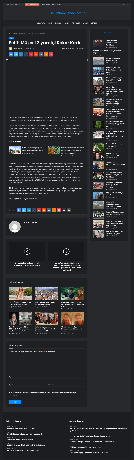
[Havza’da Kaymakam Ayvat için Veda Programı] (98, 185)
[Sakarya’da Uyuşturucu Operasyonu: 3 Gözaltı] (98, 215)
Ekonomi (58, 23)
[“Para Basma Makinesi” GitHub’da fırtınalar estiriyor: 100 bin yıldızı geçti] (98, 134)
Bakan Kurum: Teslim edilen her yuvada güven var (45, 303)
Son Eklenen (109, 33)
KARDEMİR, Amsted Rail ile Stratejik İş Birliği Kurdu (114, 70)
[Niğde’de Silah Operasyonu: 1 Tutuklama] (98, 43)
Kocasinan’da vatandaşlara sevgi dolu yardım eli (115, 164)
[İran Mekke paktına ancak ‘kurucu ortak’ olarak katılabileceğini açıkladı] (98, 90)
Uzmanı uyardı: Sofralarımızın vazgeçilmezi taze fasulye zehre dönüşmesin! (72, 150)
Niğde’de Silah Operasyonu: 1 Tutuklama (111, 43)
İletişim (94, 23)
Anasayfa (41, 23)
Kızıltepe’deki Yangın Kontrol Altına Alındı (114, 79)
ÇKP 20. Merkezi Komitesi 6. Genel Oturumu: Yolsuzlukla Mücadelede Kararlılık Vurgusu (115, 112)
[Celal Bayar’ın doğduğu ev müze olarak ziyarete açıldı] (15, 150)
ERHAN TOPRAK (18, 48)
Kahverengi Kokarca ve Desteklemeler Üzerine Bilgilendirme (114, 223)
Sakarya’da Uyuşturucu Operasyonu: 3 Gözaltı (115, 213)
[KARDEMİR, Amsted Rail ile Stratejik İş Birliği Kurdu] (98, 71)
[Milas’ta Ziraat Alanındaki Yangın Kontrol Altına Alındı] (98, 205)
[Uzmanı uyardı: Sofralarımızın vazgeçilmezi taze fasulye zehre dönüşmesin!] (54, 150)
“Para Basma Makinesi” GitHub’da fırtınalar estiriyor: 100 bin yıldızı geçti (115, 135)
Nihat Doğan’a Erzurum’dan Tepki (113, 154)
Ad (10, 377)
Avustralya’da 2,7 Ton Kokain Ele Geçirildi (114, 232)
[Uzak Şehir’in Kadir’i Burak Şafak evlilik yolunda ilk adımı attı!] (72, 293)
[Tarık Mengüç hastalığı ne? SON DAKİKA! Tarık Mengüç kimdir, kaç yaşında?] (20, 318)
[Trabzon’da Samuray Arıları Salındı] (98, 147)
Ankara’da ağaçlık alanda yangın (51, 4)
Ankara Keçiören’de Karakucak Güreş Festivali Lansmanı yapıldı (45, 329)
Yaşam (85, 23)
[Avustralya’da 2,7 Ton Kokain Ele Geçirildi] (98, 234)
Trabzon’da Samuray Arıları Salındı (114, 145)
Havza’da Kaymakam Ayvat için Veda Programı (114, 185)
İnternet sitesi (52, 385)
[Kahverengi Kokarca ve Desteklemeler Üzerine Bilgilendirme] (98, 224)
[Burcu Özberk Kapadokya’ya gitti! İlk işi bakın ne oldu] (20, 293)
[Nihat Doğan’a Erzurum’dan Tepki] (98, 156)
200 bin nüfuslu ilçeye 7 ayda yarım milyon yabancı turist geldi (115, 101)
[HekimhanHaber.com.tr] (67, 13)
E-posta (12, 385)
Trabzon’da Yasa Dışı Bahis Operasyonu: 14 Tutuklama (114, 175)
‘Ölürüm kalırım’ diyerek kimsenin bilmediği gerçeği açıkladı (71, 329)
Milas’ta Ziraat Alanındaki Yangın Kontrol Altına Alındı (113, 204)
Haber (50, 23)
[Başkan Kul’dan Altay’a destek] (98, 195)
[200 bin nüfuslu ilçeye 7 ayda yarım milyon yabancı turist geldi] (98, 102)
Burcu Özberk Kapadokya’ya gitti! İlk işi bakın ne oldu (20, 303)
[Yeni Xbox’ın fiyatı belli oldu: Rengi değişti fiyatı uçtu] (98, 124)
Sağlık (66, 23)
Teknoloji (76, 23)
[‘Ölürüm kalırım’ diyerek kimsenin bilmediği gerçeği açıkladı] (72, 318)
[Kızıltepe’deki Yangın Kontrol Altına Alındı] (98, 81)
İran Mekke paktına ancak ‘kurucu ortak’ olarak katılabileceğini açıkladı (114, 90)
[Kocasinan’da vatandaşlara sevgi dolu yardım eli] (98, 165)
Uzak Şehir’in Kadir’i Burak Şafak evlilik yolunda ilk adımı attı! (72, 304)
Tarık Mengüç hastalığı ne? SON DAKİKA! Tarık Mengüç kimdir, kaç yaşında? (19, 329)
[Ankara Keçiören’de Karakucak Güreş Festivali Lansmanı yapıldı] (46, 318)
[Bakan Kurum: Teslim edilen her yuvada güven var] (46, 293)
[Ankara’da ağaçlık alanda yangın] (98, 61)
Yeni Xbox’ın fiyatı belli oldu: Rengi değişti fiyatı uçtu (115, 124)
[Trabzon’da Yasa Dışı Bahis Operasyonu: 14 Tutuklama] (98, 175)
